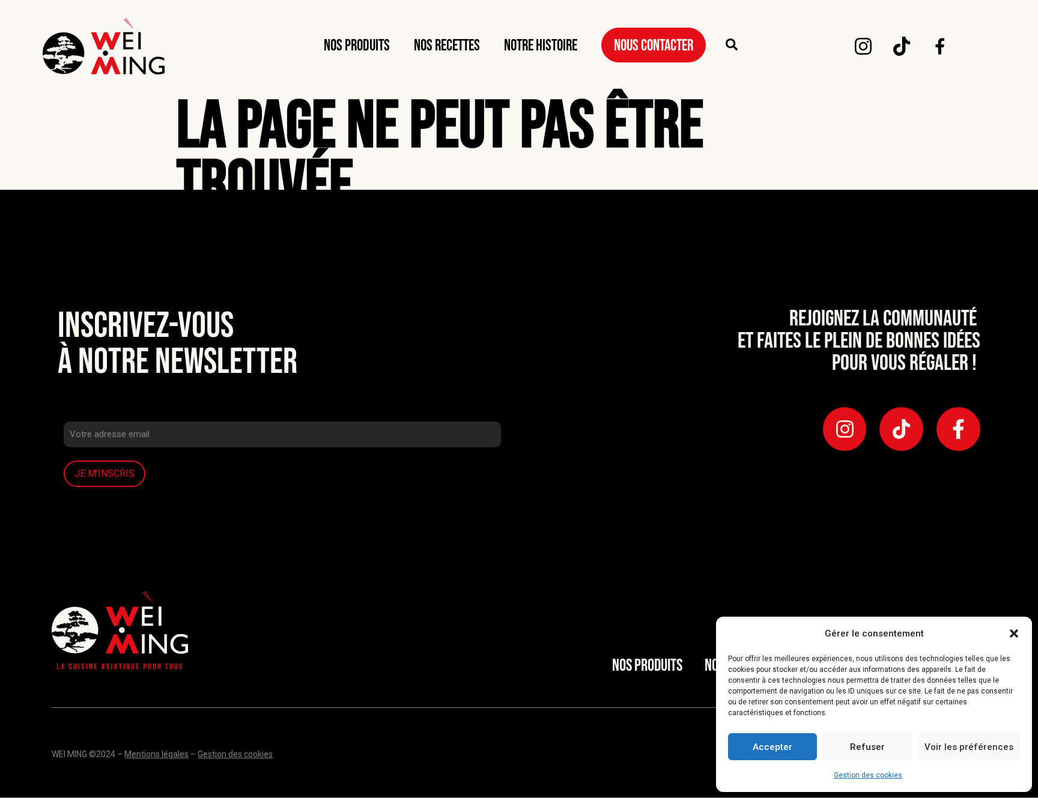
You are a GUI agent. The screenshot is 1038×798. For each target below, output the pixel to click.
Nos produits (357, 46)
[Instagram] (863, 46)
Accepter (772, 747)
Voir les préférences (968, 747)
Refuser (867, 747)
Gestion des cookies (868, 775)
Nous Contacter (653, 46)
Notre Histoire (540, 46)
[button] (1014, 633)
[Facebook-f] (958, 429)
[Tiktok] (901, 46)
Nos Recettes (447, 46)
